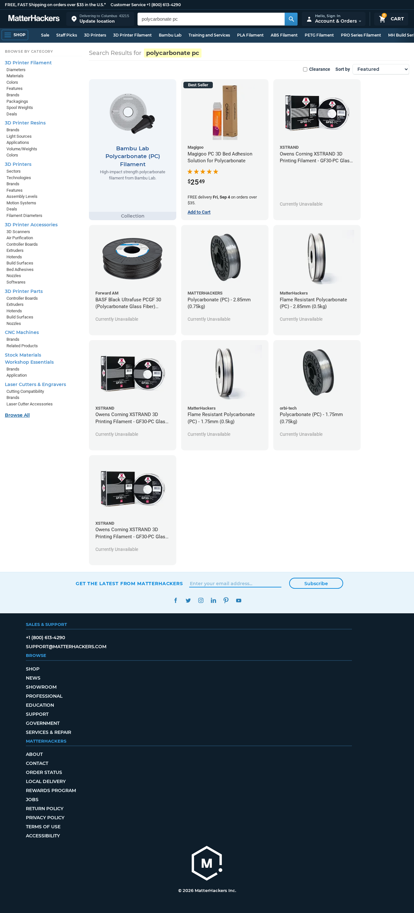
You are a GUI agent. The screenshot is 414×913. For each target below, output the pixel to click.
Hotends (14, 256)
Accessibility (43, 836)
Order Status (44, 772)
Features (14, 88)
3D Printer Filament (132, 35)
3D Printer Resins (25, 123)
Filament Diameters (24, 215)
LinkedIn (213, 600)
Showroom (41, 687)
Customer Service (128, 4)
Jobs (32, 799)
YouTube (238, 600)
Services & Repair (48, 732)
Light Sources (19, 136)
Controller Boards (22, 244)
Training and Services (209, 35)
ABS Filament (284, 35)
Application (16, 375)
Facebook (175, 600)
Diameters (16, 69)
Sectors (13, 171)
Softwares (16, 282)
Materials (15, 75)
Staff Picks (66, 35)
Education (40, 705)
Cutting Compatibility (25, 391)
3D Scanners (18, 231)
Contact (37, 763)
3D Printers (95, 35)
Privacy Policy (45, 818)
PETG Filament (319, 35)
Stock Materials (23, 355)
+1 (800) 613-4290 (164, 4)
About (34, 754)
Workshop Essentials (29, 362)
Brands (12, 94)
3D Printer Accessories (31, 225)
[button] (100, 19)
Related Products (22, 345)
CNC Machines (22, 332)
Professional (44, 696)
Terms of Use (43, 827)
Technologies (18, 177)
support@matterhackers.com (66, 647)
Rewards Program (51, 790)
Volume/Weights (21, 148)
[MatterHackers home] (34, 19)
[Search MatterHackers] (291, 19)
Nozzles (13, 275)
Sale (45, 35)
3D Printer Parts (24, 291)
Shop (32, 669)
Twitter (188, 600)
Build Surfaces (19, 263)
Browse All (17, 415)
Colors (12, 82)
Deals (11, 114)
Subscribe (316, 583)
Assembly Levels (22, 196)
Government (43, 723)
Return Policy (44, 808)
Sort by (342, 69)
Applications (17, 142)
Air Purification (19, 237)
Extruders (15, 250)
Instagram (200, 600)
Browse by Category (29, 51)
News (33, 678)
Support (37, 714)
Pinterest (226, 600)
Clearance (319, 69)
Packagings (17, 101)
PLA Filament (250, 35)
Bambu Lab (170, 35)
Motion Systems (21, 202)
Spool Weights (19, 107)
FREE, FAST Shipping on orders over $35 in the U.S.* (55, 4)
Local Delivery (46, 781)
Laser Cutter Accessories (29, 404)
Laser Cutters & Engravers (35, 384)
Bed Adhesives (20, 269)
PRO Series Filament (361, 35)
